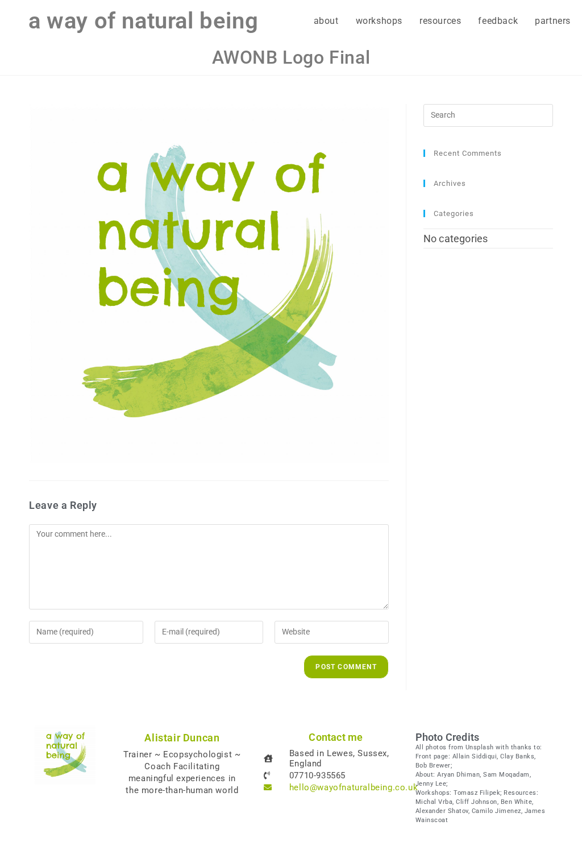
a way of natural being (143, 20)
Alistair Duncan (181, 738)
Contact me (336, 737)
